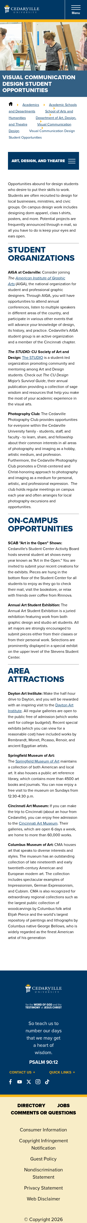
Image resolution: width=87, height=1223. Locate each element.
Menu (76, 13)
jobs (63, 1105)
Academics (30, 104)
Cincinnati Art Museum (38, 823)
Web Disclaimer (43, 1198)
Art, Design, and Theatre (38, 161)
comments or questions (43, 1112)
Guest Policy (43, 1158)
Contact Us (20, 1072)
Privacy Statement (43, 1187)
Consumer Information (43, 1129)
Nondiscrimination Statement (43, 1173)
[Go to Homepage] (21, 11)
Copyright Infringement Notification (43, 1144)
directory (31, 1105)
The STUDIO (32, 357)
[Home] (11, 104)
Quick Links (60, 1072)
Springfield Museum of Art (37, 761)
